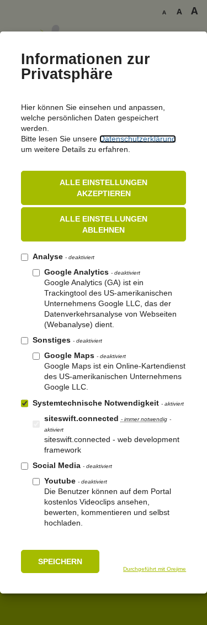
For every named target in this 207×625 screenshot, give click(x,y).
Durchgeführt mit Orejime (154, 569)
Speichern (60, 561)
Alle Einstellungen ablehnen (103, 224)
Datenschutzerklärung (137, 139)
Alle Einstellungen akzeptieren (103, 188)
